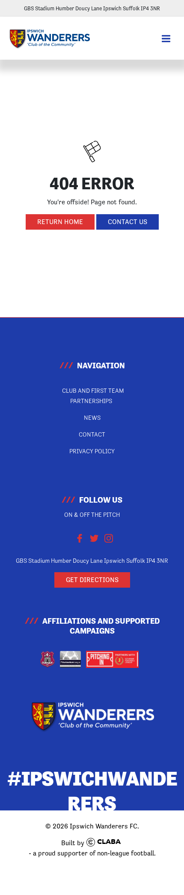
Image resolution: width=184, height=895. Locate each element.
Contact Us (127, 222)
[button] (166, 39)
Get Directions (92, 580)
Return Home (60, 222)
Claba (109, 842)
